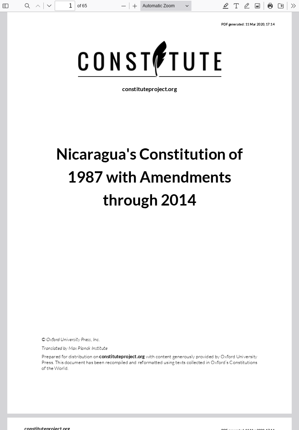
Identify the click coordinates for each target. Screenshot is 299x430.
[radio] (226, 6)
